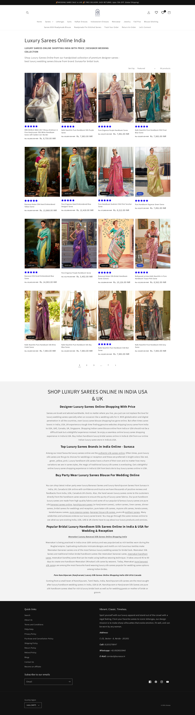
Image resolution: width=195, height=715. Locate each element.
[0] (162, 12)
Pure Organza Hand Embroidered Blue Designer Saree (76, 205)
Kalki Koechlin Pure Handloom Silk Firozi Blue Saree (151, 131)
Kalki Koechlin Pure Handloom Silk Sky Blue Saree (76, 346)
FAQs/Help (29, 629)
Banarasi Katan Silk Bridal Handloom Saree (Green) (112, 277)
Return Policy (30, 648)
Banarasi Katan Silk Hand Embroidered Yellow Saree (40, 205)
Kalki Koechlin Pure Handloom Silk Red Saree (113, 349)
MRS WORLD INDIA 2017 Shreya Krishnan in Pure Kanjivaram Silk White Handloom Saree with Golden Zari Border (41, 132)
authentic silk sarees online (111, 453)
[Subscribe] (69, 682)
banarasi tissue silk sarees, (103, 512)
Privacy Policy (30, 634)
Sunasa (168, 705)
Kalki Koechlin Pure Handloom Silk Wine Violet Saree (40, 346)
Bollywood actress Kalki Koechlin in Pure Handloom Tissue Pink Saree (151, 277)
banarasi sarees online (61, 504)
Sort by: (131, 68)
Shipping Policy (31, 643)
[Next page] (115, 365)
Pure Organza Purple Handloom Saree (113, 130)
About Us (28, 620)
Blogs (27, 657)
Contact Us (29, 662)
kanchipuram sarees (83, 504)
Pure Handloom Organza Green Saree (149, 204)
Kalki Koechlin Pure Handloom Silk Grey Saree (150, 346)
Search (27, 615)
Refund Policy (30, 652)
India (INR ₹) (31, 705)
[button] (27, 13)
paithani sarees (132, 512)
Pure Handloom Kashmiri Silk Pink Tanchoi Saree (115, 205)
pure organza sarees (79, 512)
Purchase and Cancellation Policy (39, 638)
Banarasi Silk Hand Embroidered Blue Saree (39, 277)
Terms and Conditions (34, 624)
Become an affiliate (33, 666)
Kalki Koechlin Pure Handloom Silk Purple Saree (77, 131)
